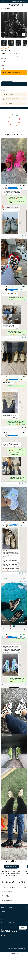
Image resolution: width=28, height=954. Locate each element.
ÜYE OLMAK (23, 927)
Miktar (2, 76)
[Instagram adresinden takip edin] (4, 936)
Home (2, 8)
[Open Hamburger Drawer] (2, 5)
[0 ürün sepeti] (26, 5)
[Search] (22, 5)
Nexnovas (8, 948)
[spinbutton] (7, 79)
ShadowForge (7, 8)
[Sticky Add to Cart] (24, 950)
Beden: (2, 65)
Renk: (2, 58)
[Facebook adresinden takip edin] (1, 936)
